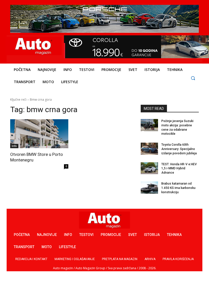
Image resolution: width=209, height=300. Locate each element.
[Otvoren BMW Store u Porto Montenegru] (39, 133)
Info (14, 146)
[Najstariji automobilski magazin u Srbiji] (33, 46)
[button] (193, 78)
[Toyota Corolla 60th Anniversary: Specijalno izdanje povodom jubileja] (149, 149)
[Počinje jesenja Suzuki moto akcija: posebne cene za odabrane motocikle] (149, 125)
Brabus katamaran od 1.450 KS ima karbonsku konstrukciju (178, 188)
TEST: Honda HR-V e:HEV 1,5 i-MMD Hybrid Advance (179, 168)
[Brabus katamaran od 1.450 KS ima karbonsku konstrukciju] (149, 188)
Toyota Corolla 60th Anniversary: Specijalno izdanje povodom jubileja (179, 149)
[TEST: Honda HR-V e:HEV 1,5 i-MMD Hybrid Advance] (149, 168)
